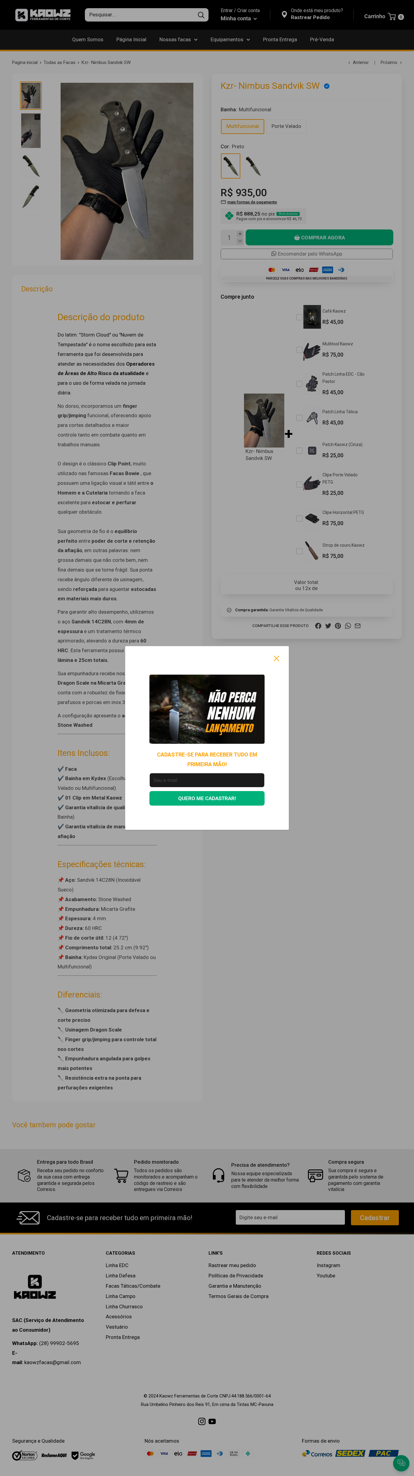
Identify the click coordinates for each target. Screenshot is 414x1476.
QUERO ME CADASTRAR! (207, 798)
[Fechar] (277, 658)
